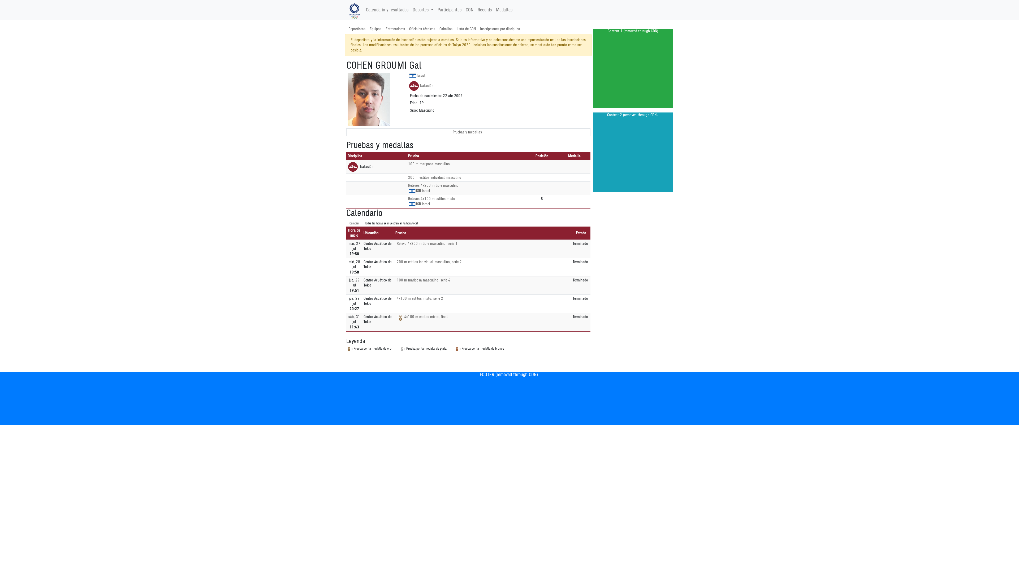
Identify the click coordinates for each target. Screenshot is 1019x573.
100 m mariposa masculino (429, 164)
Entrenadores (395, 29)
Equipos (375, 29)
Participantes (449, 10)
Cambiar (354, 223)
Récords (485, 10)
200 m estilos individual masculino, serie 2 (429, 262)
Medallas (504, 10)
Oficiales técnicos (422, 29)
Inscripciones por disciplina (500, 29)
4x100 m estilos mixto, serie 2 (420, 298)
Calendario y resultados (387, 10)
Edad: (414, 103)
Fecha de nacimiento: (426, 96)
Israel (421, 75)
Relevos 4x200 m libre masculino (433, 185)
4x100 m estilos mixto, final (426, 317)
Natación (426, 86)
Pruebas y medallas (467, 132)
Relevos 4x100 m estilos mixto (431, 199)
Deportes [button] (421, 10)
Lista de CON (466, 29)
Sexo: (414, 110)
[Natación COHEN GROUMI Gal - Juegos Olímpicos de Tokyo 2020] (354, 10)
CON (469, 10)
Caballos (445, 29)
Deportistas (356, 29)
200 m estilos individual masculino (434, 177)
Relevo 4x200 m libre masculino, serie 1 (427, 243)
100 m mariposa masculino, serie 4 (423, 280)
